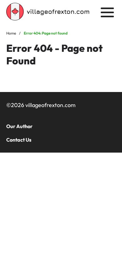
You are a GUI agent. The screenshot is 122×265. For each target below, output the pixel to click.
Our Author (19, 126)
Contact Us (18, 140)
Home (11, 33)
